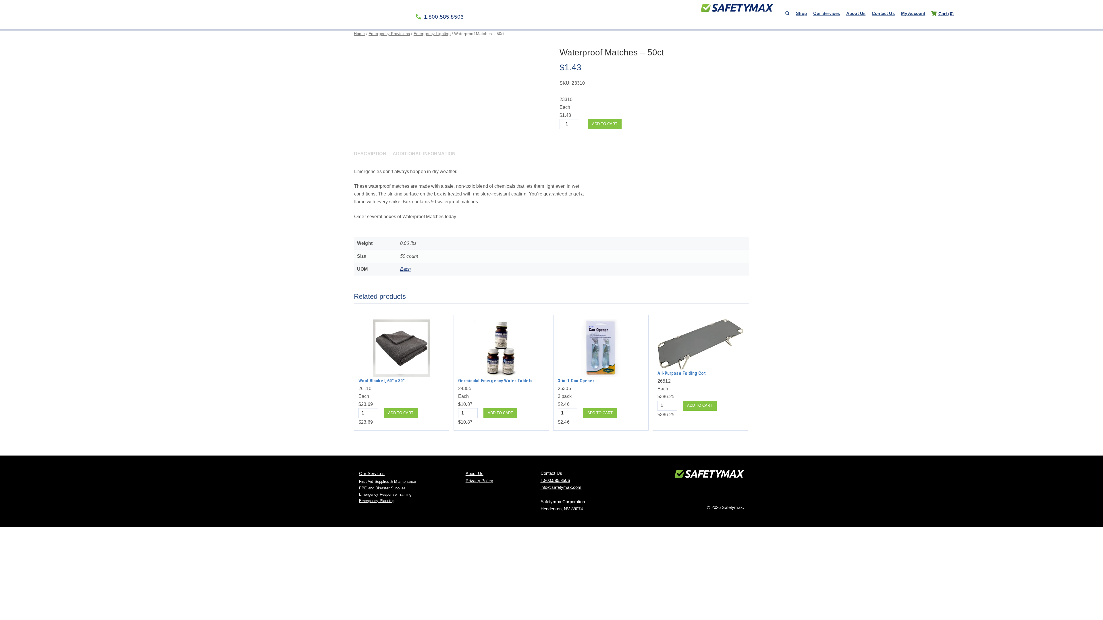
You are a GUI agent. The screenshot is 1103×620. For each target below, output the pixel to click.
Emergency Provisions (389, 33)
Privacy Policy (479, 480)
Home (359, 33)
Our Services (826, 13)
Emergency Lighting (432, 33)
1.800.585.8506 (444, 17)
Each (405, 269)
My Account (913, 13)
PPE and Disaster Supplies (382, 488)
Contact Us (883, 13)
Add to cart (604, 124)
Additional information (424, 153)
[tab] (372, 154)
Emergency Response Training (385, 494)
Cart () (945, 13)
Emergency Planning (376, 501)
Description (370, 153)
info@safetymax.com (561, 487)
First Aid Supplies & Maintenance (387, 481)
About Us (855, 13)
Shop (801, 13)
